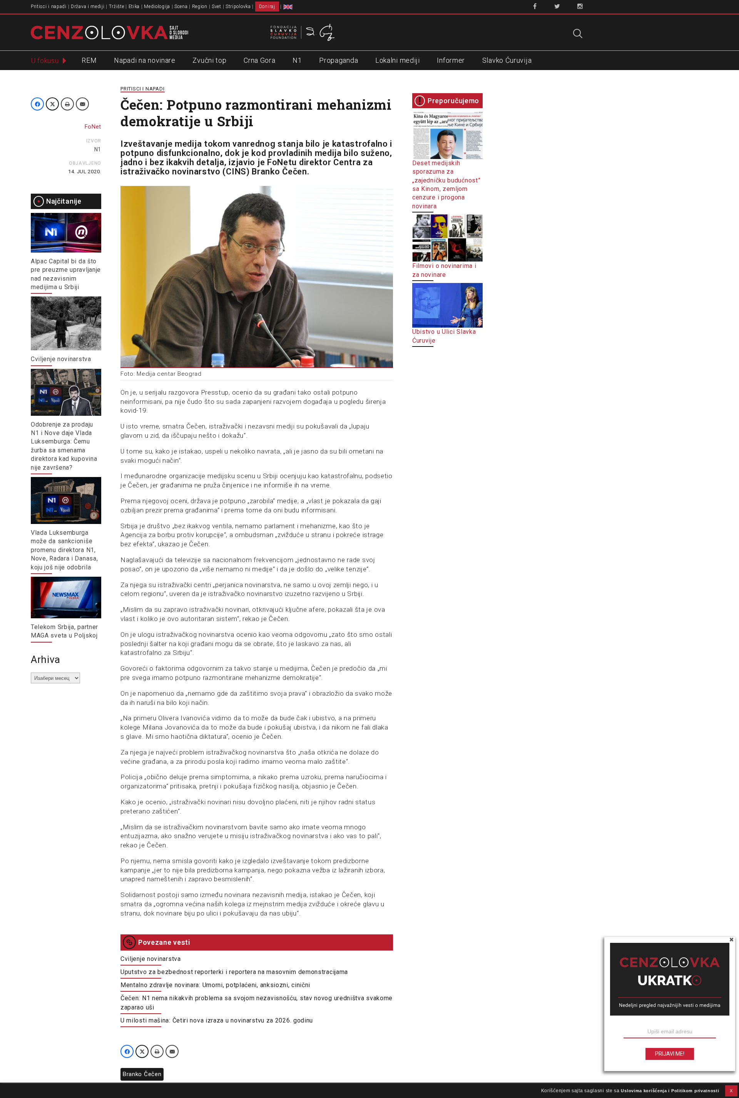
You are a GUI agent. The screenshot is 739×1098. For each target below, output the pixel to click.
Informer (451, 60)
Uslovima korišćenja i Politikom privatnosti (670, 1090)
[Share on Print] (67, 103)
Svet (216, 6)
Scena (181, 6)
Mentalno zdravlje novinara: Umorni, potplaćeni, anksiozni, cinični (215, 985)
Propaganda (338, 60)
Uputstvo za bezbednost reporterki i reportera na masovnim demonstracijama (234, 972)
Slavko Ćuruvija (507, 60)
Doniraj (267, 6)
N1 (297, 60)
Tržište (116, 6)
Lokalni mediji (397, 60)
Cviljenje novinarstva (61, 359)
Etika (134, 6)
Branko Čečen (142, 1074)
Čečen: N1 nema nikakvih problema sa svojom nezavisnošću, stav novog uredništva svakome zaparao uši (256, 1002)
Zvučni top (209, 60)
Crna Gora (259, 60)
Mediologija (157, 6)
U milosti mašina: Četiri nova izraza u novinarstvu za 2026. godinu (216, 1020)
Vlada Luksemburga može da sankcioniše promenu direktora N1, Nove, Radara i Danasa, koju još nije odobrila (64, 550)
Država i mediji (88, 6)
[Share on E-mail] (82, 103)
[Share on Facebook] (37, 103)
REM (89, 60)
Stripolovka (238, 6)
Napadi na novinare (145, 60)
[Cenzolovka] (109, 32)
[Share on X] (52, 103)
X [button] (731, 1090)
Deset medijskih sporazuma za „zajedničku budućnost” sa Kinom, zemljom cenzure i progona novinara (446, 184)
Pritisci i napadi (49, 6)
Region (199, 6)
